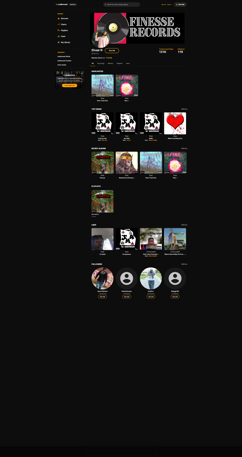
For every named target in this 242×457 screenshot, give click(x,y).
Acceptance (127, 254)
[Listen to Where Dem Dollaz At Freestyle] (175, 239)
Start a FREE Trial (69, 85)
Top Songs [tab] (100, 63)
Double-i (151, 291)
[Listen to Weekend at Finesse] (127, 163)
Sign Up (163, 4)
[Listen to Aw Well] (127, 123)
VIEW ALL (184, 109)
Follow (112, 51)
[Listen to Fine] (127, 86)
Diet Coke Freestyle (150, 254)
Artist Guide (61, 65)
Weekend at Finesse (126, 178)
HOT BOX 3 (95, 214)
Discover (64, 18)
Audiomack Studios (64, 61)
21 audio (102, 254)
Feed (63, 36)
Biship (155, 140)
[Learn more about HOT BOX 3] (102, 202)
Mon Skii (104, 140)
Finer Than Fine (102, 101)
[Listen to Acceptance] (127, 239)
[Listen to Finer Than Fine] (102, 86)
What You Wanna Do (175, 138)
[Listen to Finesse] (102, 163)
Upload (181, 4)
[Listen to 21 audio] (102, 239)
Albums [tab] (110, 63)
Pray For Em (102, 138)
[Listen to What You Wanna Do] (175, 123)
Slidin (151, 138)
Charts (63, 24)
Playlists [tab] (120, 63)
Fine (126, 101)
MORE (110, 58)
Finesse (102, 178)
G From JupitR (151, 252)
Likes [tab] (128, 63)
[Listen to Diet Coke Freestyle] (151, 239)
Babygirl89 (175, 291)
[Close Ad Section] (82, 73)
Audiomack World (63, 56)
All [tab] (93, 63)
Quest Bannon (102, 291)
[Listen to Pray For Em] (102, 123)
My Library (65, 42)
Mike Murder (153, 256)
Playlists (64, 30)
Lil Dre (129, 140)
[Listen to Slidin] (151, 123)
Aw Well (127, 138)
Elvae (102, 98)
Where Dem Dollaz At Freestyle (174, 254)
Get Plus (73, 4)
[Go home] (61, 4)
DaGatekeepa (127, 291)
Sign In (169, 4)
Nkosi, (151, 140)
